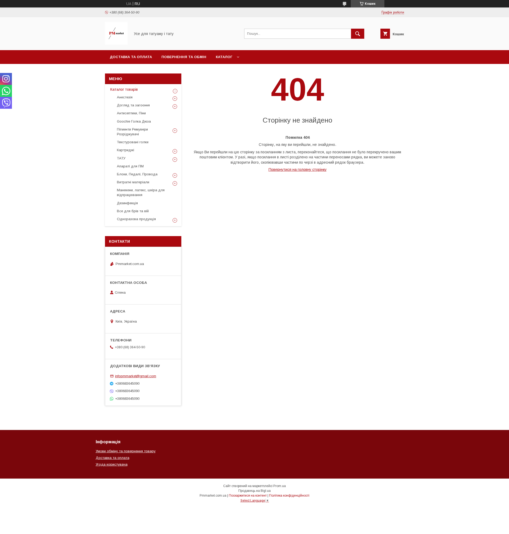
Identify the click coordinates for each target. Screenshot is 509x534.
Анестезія (125, 97)
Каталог (224, 57)
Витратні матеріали (133, 182)
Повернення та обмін (183, 57)
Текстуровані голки (132, 142)
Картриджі (125, 150)
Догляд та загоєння (133, 105)
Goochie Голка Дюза (134, 121)
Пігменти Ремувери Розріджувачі (132, 131)
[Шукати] (357, 34)
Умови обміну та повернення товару (126, 451)
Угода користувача (112, 464)
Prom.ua (279, 486)
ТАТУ (121, 158)
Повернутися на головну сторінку (298, 169)
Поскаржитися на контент (248, 495)
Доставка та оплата (131, 57)
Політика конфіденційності (289, 495)
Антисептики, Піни (131, 113)
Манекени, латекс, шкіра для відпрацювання (141, 192)
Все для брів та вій (133, 211)
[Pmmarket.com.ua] (116, 43)
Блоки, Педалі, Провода (137, 174)
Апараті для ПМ (130, 166)
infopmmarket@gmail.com (135, 376)
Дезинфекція (127, 203)
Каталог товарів (124, 89)
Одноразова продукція (136, 219)
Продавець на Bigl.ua (254, 491)
